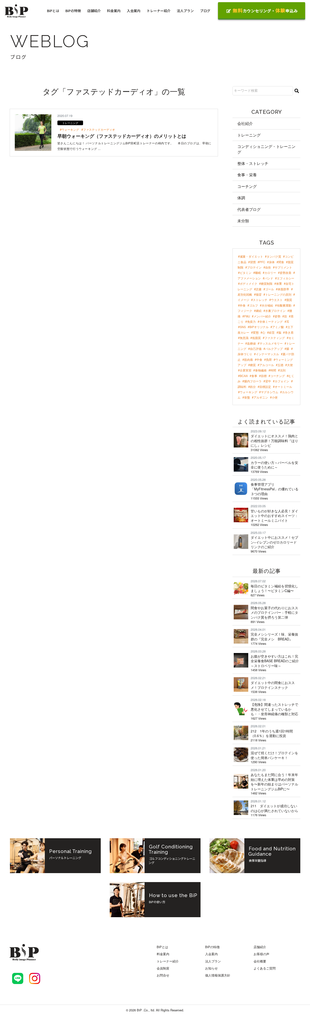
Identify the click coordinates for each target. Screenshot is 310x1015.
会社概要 (260, 961)
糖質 (253, 365)
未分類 (243, 220)
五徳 (280, 365)
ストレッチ (260, 300)
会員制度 (163, 968)
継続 (259, 310)
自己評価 (256, 348)
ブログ (205, 10)
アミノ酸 (278, 327)
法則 (283, 370)
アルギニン (261, 397)
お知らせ (211, 968)
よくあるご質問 (265, 968)
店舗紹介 (94, 10)
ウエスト (277, 300)
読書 (259, 289)
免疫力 (251, 321)
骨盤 (247, 397)
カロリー (270, 272)
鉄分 (253, 386)
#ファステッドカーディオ (98, 129)
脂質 (289, 300)
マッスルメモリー (271, 343)
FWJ (247, 316)
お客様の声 (261, 954)
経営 (272, 332)
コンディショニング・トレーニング (266, 149)
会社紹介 (245, 123)
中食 (259, 359)
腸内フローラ (253, 381)
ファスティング (274, 338)
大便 (290, 365)
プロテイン (254, 267)
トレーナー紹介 (158, 10)
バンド (268, 278)
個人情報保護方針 (217, 975)
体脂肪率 (283, 289)
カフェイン (282, 381)
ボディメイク (248, 283)
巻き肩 (289, 332)
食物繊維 (261, 370)
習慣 (253, 262)
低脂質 (256, 338)
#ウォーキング (69, 129)
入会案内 (133, 10)
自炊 (268, 267)
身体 (272, 262)
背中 (268, 381)
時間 (273, 370)
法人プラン (185, 10)
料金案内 (114, 10)
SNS (243, 327)
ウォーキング (248, 392)
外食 (243, 305)
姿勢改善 (285, 272)
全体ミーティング (271, 321)
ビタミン (245, 272)
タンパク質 (274, 256)
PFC (262, 262)
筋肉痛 (248, 359)
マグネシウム (269, 392)
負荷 (269, 359)
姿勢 (277, 316)
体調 (241, 197)
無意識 (244, 338)
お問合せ (163, 975)
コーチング (247, 186)
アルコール (266, 365)
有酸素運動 (284, 305)
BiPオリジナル (259, 327)
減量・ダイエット (251, 256)
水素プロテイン (275, 310)
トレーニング (249, 135)
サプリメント (283, 267)
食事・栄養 (247, 174)
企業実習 (245, 370)
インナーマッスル (267, 354)
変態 (256, 332)
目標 (264, 376)
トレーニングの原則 (278, 294)
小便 (275, 397)
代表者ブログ (249, 209)
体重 (279, 283)
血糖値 (251, 343)
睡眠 (258, 272)
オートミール (283, 386)
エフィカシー (285, 278)
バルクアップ (274, 348)
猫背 (259, 294)
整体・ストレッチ (252, 163)
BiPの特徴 (73, 10)
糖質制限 (266, 283)
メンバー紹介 (262, 316)
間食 (281, 262)
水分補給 (267, 305)
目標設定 (265, 386)
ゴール (269, 289)
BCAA (244, 376)
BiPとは (53, 10)
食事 (254, 376)
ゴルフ (253, 305)
